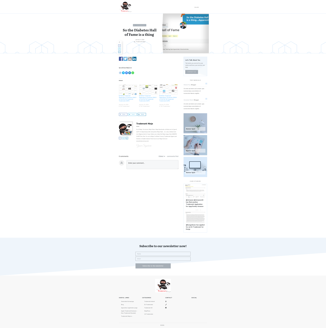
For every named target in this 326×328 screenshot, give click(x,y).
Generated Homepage (127, 301)
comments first (172, 156)
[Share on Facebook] (121, 59)
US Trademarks (148, 314)
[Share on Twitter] (125, 59)
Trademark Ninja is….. (127, 316)
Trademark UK (148, 308)
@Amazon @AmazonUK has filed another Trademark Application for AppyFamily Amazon (195, 197)
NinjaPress (147, 311)
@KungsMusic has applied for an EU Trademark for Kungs (195, 221)
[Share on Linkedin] (134, 59)
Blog (122, 304)
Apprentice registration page (129, 308)
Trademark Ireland (149, 301)
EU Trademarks (140, 25)
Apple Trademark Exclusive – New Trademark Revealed (129, 312)
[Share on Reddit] (130, 59)
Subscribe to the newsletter (153, 266)
